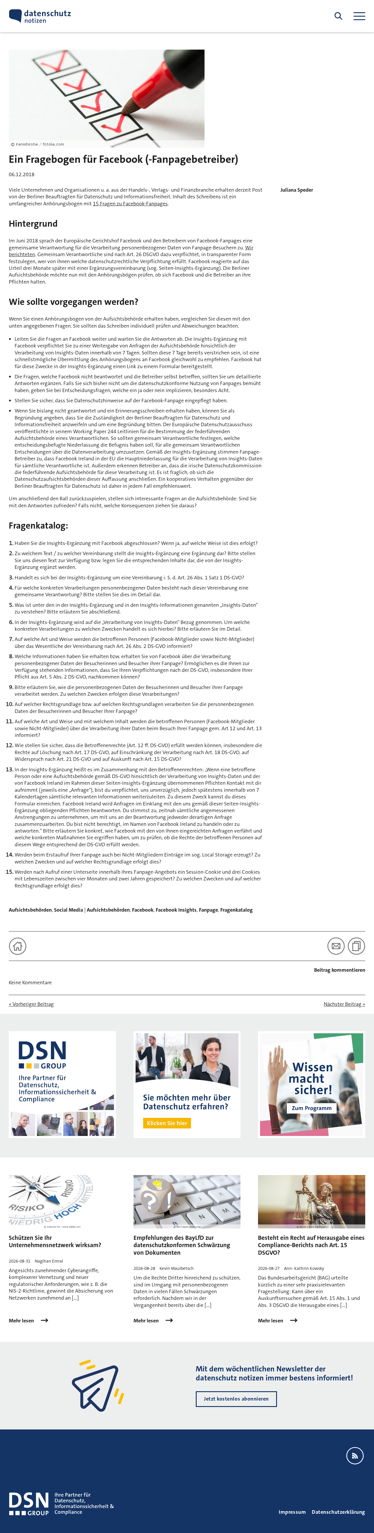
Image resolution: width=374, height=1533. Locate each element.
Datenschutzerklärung (338, 1511)
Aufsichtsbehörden (30, 909)
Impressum (292, 1511)
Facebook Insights (176, 909)
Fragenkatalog (236, 909)
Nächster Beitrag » (344, 1004)
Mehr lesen (22, 1320)
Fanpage (208, 909)
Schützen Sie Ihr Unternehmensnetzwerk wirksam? (55, 1241)
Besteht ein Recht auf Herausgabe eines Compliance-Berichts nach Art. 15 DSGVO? (311, 1245)
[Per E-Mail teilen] (336, 946)
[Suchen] (338, 16)
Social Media (68, 909)
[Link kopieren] (356, 946)
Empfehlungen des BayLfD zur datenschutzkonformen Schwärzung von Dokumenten (182, 1245)
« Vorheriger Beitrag (31, 1004)
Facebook (142, 909)
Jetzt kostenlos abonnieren (236, 1398)
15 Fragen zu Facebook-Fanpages (130, 203)
